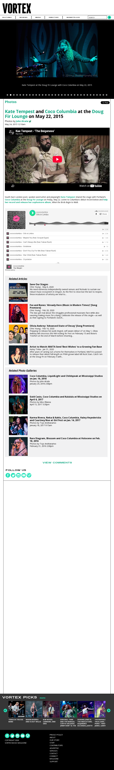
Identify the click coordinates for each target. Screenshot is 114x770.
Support (54, 761)
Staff (52, 742)
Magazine (54, 758)
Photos (11, 101)
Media (38, 17)
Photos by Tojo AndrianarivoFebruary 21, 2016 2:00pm (65, 442)
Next (108, 710)
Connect (54, 756)
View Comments (57, 462)
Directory (54, 17)
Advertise (54, 748)
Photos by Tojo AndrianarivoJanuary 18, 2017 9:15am (65, 421)
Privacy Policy (56, 735)
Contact (54, 753)
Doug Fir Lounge (35, 199)
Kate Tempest (20, 111)
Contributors (56, 745)
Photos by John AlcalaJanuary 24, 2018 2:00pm (66, 380)
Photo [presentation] (42, 698)
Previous (5, 710)
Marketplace (73, 17)
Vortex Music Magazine (16, 743)
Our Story (54, 740)
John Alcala (22, 121)
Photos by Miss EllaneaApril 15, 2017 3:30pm (66, 400)
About (52, 737)
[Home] (16, 13)
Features (7, 17)
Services (54, 751)
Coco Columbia (61, 111)
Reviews (23, 17)
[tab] (41, 698)
